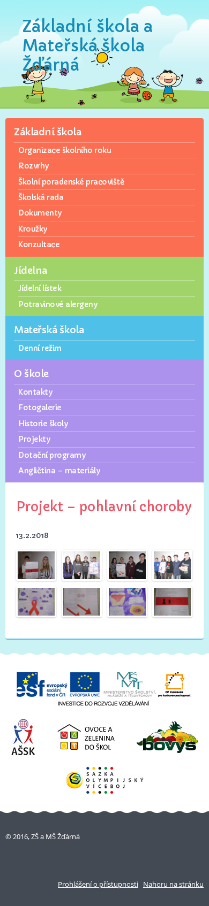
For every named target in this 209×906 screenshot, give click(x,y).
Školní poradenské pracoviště (71, 182)
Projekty (34, 439)
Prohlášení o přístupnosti (98, 884)
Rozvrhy (33, 166)
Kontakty (35, 392)
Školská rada (40, 197)
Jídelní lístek (39, 288)
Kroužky (32, 229)
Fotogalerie (40, 407)
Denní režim (40, 348)
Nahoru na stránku (173, 884)
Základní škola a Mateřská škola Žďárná (88, 46)
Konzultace (38, 244)
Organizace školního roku (64, 150)
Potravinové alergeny (57, 304)
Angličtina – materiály (59, 470)
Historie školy (43, 423)
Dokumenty (40, 213)
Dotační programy (51, 455)
